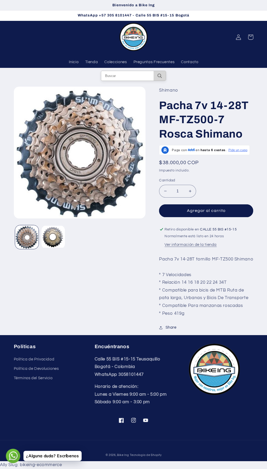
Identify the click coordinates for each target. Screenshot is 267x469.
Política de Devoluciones (36, 369)
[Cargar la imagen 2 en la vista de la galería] (53, 237)
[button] (251, 37)
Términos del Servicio (33, 378)
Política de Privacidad (34, 359)
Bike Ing (123, 455)
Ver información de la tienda (191, 245)
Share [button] (171, 327)
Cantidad (167, 180)
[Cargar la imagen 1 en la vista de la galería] (27, 237)
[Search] (160, 76)
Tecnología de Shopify (145, 455)
